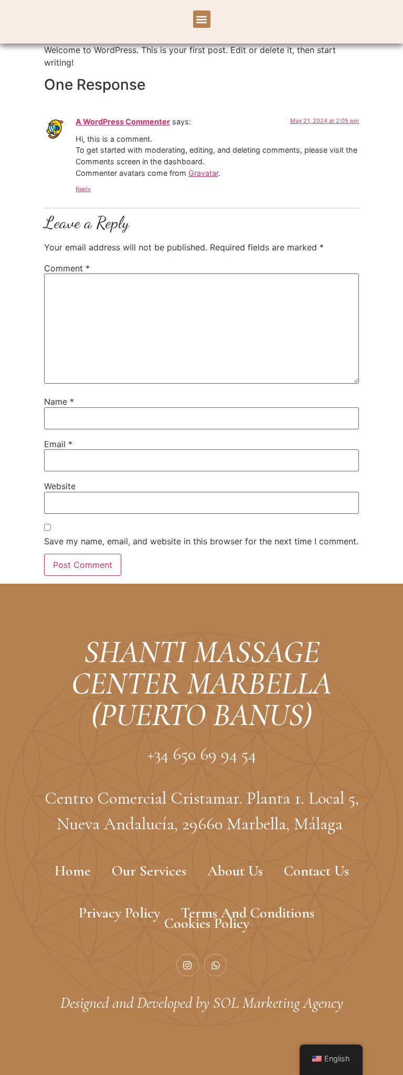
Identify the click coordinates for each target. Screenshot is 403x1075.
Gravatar (203, 172)
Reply (83, 189)
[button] (201, 19)
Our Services (149, 871)
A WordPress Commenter (123, 121)
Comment (67, 268)
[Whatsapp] (215, 965)
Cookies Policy (206, 923)
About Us (235, 871)
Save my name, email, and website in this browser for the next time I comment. (201, 541)
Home (73, 871)
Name (59, 401)
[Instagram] (187, 965)
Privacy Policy (119, 913)
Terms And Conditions (247, 913)
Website (60, 486)
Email (58, 444)
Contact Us (316, 871)
